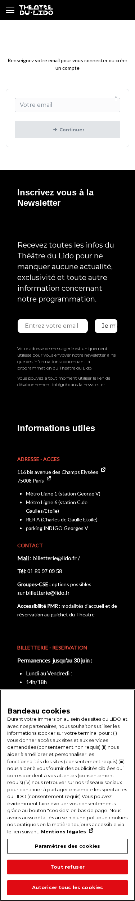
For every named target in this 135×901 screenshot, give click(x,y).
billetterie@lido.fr (54, 557)
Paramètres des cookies (67, 846)
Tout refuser (67, 867)
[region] (67, 795)
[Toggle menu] (10, 10)
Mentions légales (63, 831)
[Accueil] (36, 10)
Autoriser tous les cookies (67, 887)
